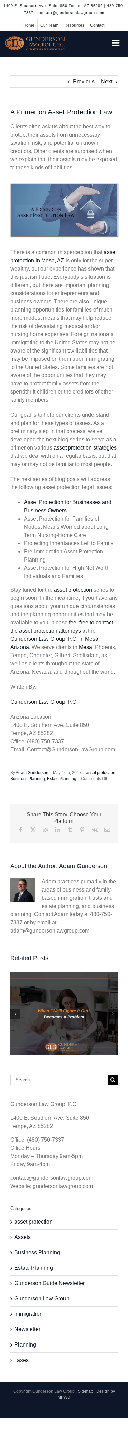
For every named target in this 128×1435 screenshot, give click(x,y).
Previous (84, 81)
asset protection (73, 590)
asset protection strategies (85, 448)
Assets (22, 1237)
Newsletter (27, 1329)
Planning (25, 1345)
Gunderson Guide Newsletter (49, 1283)
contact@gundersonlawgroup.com (71, 13)
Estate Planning (61, 778)
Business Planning (27, 778)
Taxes (21, 1360)
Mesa (85, 647)
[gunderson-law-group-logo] (35, 39)
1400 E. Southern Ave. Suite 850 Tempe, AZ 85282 (53, 6)
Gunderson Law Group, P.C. (44, 702)
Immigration (28, 1314)
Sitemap (85, 1391)
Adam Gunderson (32, 772)
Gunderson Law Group (41, 1298)
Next (106, 81)
